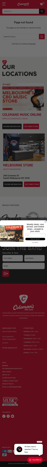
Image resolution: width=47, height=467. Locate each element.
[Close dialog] (45, 222)
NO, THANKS (35, 242)
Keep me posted (35, 239)
